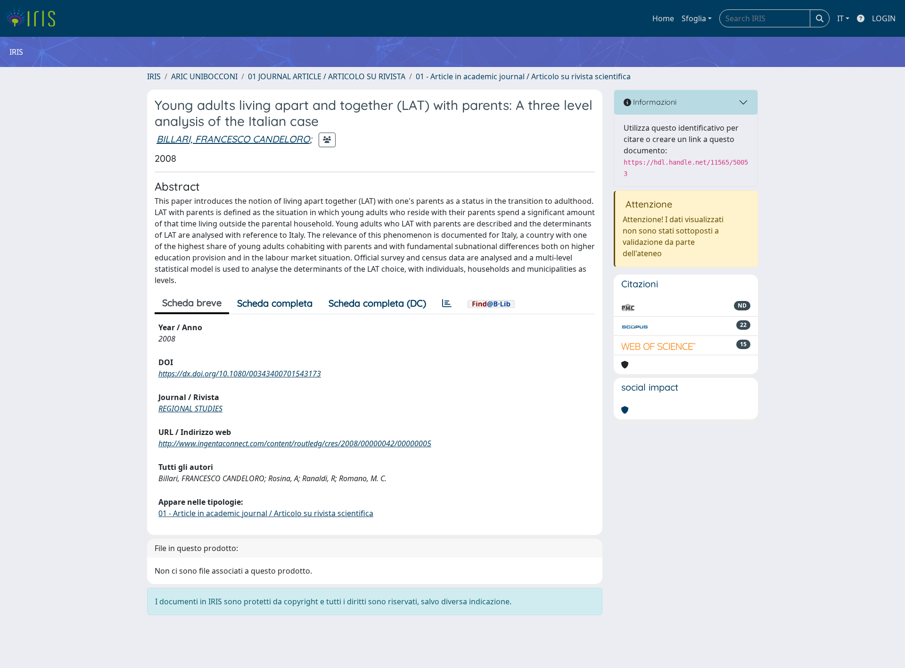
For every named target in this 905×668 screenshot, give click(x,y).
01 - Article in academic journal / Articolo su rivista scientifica (523, 76)
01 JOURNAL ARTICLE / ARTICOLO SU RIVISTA (326, 76)
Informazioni (653, 102)
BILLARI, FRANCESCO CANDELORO (233, 139)
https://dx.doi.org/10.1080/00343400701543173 (239, 373)
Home (663, 18)
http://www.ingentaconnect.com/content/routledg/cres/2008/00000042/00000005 (294, 443)
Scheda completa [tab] (275, 303)
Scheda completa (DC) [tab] (377, 303)
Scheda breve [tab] (192, 303)
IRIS (154, 76)
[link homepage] (34, 18)
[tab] (447, 303)
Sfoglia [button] (694, 18)
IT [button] (840, 18)
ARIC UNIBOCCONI (204, 76)
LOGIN (884, 18)
